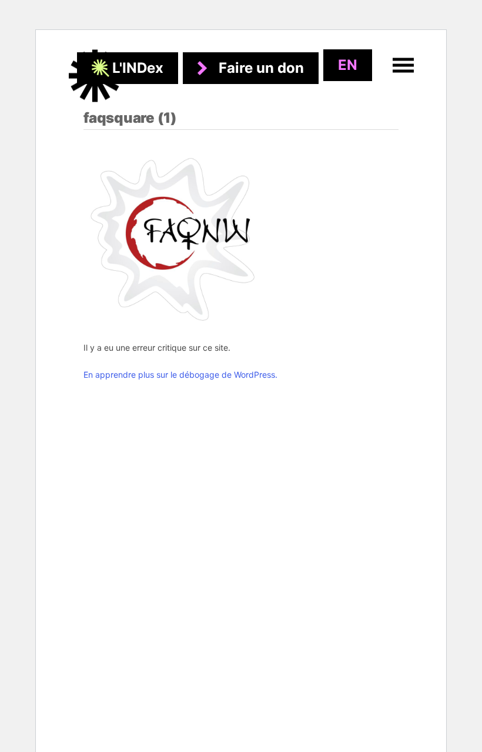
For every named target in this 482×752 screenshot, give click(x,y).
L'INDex (137, 67)
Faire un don (261, 67)
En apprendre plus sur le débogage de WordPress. (180, 375)
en (347, 64)
